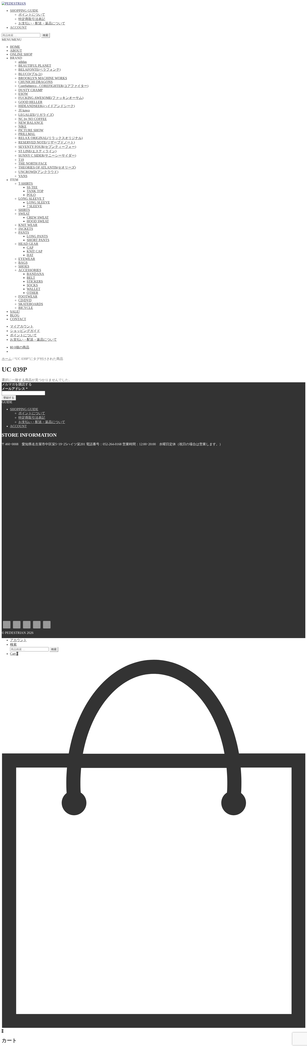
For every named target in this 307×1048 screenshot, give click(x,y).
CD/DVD (25, 300)
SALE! (15, 311)
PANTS (23, 232)
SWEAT (24, 213)
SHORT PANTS (38, 240)
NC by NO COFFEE (32, 119)
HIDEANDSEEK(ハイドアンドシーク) (46, 106)
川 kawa (24, 110)
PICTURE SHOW (30, 130)
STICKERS (35, 281)
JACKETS (25, 228)
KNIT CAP (34, 251)
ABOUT (16, 50)
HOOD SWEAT (38, 221)
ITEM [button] (14, 180)
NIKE (22, 126)
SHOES (23, 266)
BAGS (23, 262)
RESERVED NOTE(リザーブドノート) (46, 142)
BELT (31, 277)
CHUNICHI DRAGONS (35, 82)
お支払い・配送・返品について (41, 23)
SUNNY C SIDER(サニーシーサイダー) (47, 155)
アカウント (18, 640)
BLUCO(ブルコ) (30, 74)
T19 (21, 159)
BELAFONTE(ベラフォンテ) (39, 69)
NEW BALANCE (30, 122)
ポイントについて (31, 14)
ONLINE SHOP (21, 54)
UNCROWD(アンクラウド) (38, 172)
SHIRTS (24, 210)
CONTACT (18, 319)
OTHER (32, 292)
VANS (22, 176)
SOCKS (32, 285)
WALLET (33, 289)
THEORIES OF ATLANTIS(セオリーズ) (47, 167)
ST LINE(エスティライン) (37, 151)
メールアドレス (15, 388)
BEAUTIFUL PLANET (34, 65)
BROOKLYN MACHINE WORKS (42, 78)
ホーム (7, 359)
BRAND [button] (16, 58)
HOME (15, 47)
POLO (31, 195)
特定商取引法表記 (31, 19)
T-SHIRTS (25, 183)
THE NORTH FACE (32, 163)
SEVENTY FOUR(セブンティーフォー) (47, 146)
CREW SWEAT (38, 217)
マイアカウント (21, 326)
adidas (22, 62)
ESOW (23, 94)
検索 (45, 35)
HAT (30, 255)
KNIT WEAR (27, 225)
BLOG (14, 315)
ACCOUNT (18, 27)
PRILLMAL (26, 134)
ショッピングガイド (25, 331)
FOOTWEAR (27, 296)
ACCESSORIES (29, 270)
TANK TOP (35, 191)
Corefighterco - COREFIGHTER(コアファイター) (53, 86)
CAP (30, 247)
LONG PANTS (37, 236)
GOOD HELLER (30, 102)
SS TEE (32, 187)
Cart (14, 653)
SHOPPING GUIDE (24, 10)
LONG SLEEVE (38, 202)
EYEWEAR (26, 259)
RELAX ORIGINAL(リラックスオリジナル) (50, 138)
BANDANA (35, 274)
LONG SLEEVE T (31, 198)
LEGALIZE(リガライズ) (36, 114)
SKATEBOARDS (30, 304)
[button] (12, 39)
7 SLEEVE (34, 206)
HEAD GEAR (28, 244)
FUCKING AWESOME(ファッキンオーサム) (50, 98)
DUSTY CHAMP (30, 90)
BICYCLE (25, 308)
